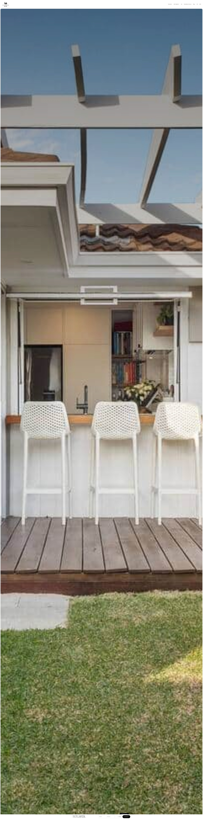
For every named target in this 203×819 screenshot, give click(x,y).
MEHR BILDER (125, 814)
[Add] (120, 816)
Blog (194, 4)
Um (181, 4)
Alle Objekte (176, 4)
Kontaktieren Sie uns (187, 4)
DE (197, 4)
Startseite (170, 4)
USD (200, 4)
